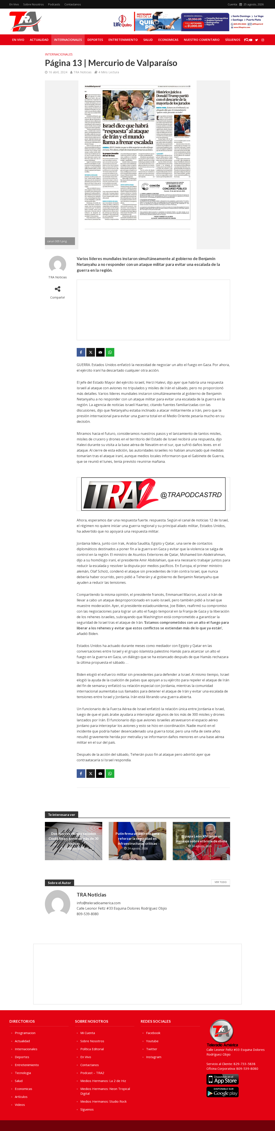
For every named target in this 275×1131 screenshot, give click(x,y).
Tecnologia (23, 1073)
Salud (148, 40)
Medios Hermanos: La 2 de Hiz (103, 1081)
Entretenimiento (123, 40)
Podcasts (54, 4)
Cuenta (232, 4)
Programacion (25, 1033)
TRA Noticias (82, 72)
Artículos (21, 1096)
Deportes (95, 40)
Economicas (168, 40)
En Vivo (14, 4)
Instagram (153, 1057)
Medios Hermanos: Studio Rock (103, 1101)
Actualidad (39, 40)
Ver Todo (221, 882)
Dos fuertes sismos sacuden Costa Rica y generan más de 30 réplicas (73, 838)
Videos (20, 1104)
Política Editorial (92, 1049)
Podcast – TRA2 (92, 1073)
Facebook (153, 1033)
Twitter (151, 1049)
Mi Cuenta (87, 1033)
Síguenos (232, 40)
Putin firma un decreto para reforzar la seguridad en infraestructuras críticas (137, 838)
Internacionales (68, 40)
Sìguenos (87, 1109)
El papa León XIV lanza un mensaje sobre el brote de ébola (201, 838)
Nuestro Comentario (202, 40)
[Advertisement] (153, 310)
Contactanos (72, 4)
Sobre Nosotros (33, 4)
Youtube (152, 1041)
